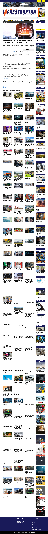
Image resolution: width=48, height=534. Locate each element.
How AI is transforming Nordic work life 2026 (15, 85)
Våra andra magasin (16, 17)
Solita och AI (4, 87)
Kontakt (9, 17)
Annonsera (32, 17)
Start (4, 17)
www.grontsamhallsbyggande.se (21, 522)
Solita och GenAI (5, 86)
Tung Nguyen (6, 78)
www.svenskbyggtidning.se (21, 520)
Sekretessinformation (32, 532)
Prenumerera (25, 17)
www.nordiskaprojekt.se (20, 521)
